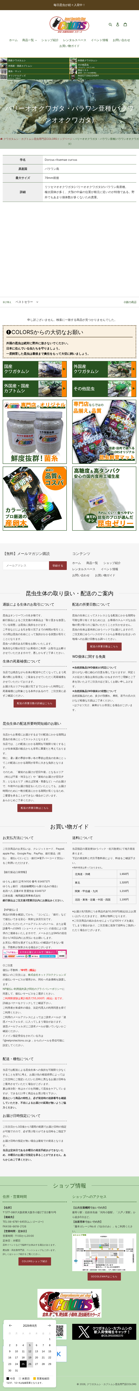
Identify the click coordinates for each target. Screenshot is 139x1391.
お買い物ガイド (105, 575)
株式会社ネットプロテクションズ (47, 974)
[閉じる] (53, 1315)
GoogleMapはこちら (104, 1276)
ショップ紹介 (112, 563)
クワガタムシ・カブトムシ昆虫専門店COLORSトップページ (37, 138)
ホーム (76, 563)
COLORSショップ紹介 (35, 1261)
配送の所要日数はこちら (104, 646)
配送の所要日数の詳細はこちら (34, 703)
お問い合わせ (81, 575)
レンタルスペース (83, 569)
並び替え (7, 302)
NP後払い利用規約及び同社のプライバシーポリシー (32, 988)
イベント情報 (109, 569)
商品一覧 (92, 563)
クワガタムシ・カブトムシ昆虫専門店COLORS (111, 1384)
